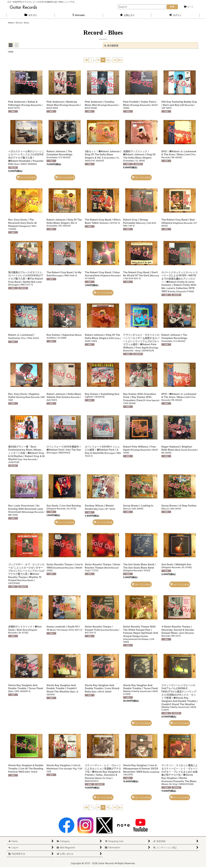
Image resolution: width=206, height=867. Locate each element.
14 (115, 59)
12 (108, 59)
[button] (79, 15)
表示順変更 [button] (112, 45)
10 (98, 59)
